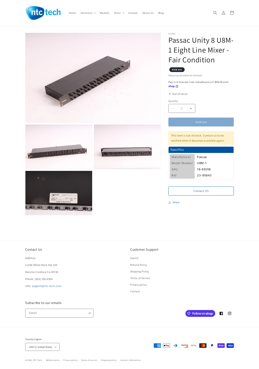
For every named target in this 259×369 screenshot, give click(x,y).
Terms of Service (140, 278)
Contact (135, 291)
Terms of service (89, 360)
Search (134, 258)
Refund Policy (138, 265)
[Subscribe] (89, 313)
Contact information (130, 360)
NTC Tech (37, 360)
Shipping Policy (139, 271)
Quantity (173, 101)
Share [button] (176, 202)
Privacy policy (138, 284)
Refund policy (53, 360)
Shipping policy (109, 360)
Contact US (201, 191)
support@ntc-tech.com (46, 286)
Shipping (173, 75)
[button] (87, 13)
